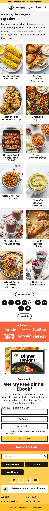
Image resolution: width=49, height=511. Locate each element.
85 (44, 303)
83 (31, 303)
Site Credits (37, 508)
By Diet (14, 14)
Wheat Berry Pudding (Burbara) (11, 284)
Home (4, 14)
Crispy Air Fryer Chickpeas (11, 197)
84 (37, 303)
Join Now (24, 438)
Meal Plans (12, 472)
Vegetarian (23, 34)
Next (23, 316)
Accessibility (33, 501)
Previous (26, 294)
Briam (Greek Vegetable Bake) (11, 157)
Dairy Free (33, 31)
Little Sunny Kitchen (24, 7)
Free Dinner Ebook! (23, 1)
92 (28, 309)
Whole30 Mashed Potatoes (37, 203)
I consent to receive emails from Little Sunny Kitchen (25, 432)
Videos (36, 464)
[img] (13, 480)
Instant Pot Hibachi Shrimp (11, 118)
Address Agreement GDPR (15, 407)
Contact (30, 497)
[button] (4, 7)
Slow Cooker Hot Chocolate (11, 242)
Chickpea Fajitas (37, 118)
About (5, 497)
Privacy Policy (9, 501)
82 (24, 303)
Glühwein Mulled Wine (37, 283)
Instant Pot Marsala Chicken (37, 243)
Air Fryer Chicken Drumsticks (37, 78)
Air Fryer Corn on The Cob (11, 77)
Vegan (10, 34)
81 (18, 303)
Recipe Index (12, 464)
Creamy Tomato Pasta (37, 156)
